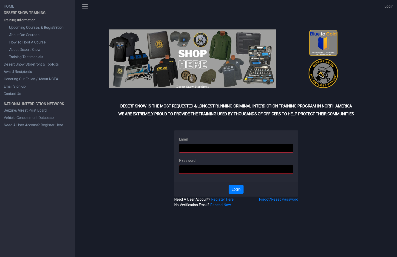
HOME (9, 6)
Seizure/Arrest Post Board (25, 110)
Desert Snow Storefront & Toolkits (31, 64)
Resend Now (220, 205)
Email (183, 139)
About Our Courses (24, 35)
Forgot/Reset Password (278, 199)
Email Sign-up (15, 86)
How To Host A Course (27, 42)
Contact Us (12, 94)
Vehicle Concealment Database (29, 118)
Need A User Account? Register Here (33, 125)
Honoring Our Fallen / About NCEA (31, 79)
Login (388, 6)
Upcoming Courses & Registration (36, 27)
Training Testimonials (26, 57)
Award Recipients (18, 71)
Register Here (222, 199)
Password (187, 160)
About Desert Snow (24, 49)
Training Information (19, 20)
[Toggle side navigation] (85, 6)
